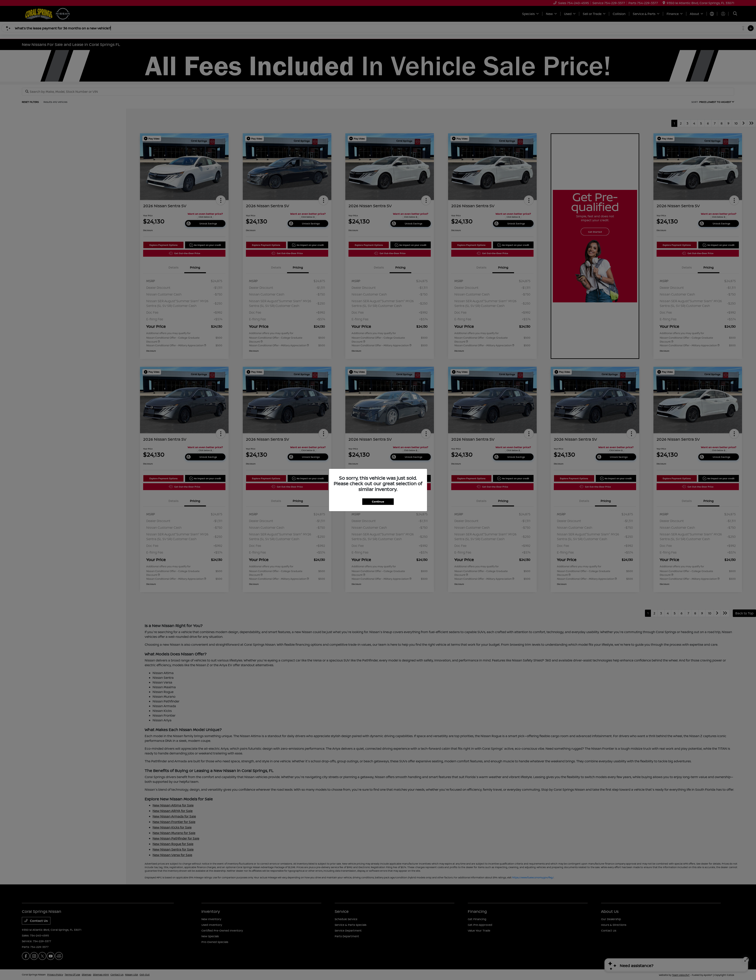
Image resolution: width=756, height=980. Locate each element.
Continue (378, 501)
